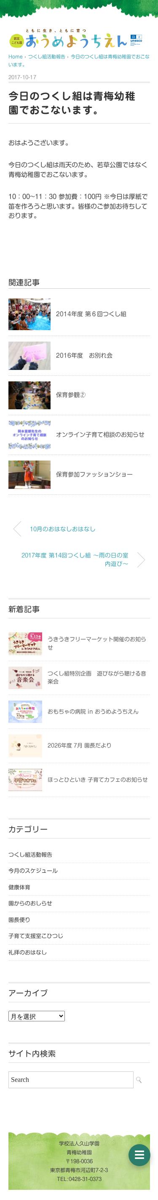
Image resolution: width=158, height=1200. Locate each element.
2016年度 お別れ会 (84, 356)
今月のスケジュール (33, 871)
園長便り (19, 920)
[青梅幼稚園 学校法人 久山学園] (67, 32)
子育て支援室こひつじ (35, 936)
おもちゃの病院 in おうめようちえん (93, 711)
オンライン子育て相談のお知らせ (100, 435)
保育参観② (71, 395)
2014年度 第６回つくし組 (91, 314)
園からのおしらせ (30, 903)
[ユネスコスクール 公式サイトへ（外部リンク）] (136, 40)
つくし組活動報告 (30, 855)
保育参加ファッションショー (94, 474)
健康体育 (19, 887)
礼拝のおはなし (27, 952)
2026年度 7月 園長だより (80, 745)
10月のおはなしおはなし (63, 529)
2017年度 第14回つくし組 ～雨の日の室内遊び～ (75, 559)
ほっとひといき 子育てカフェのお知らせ (98, 780)
